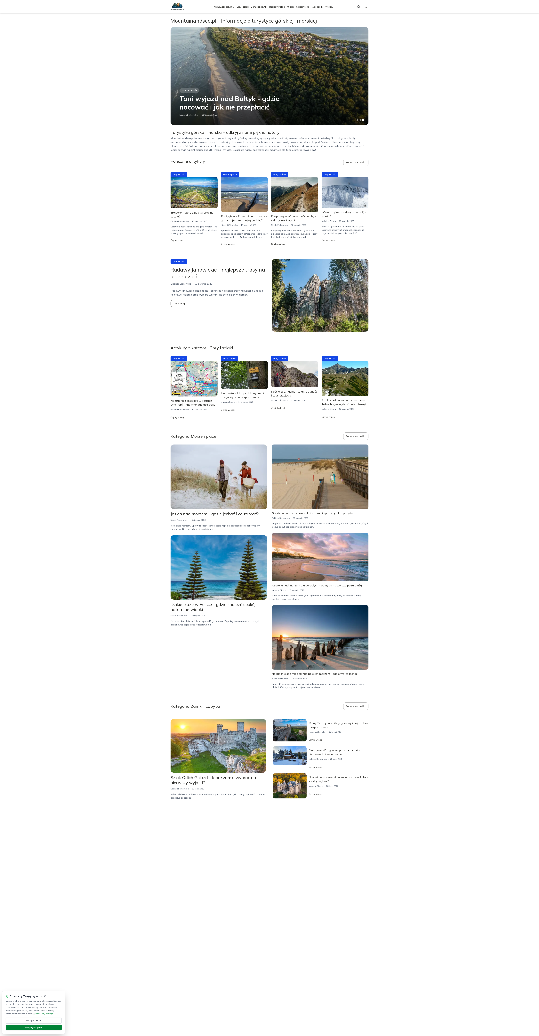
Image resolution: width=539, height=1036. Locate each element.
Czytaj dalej (179, 303)
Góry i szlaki (243, 6)
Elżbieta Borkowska (189, 115)
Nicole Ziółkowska (229, 225)
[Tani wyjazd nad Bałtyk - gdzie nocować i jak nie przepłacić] (269, 76)
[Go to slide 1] (357, 120)
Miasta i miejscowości (298, 6)
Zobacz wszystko (356, 162)
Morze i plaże (189, 90)
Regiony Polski (277, 6)
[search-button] (358, 6)
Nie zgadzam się (33, 1020)
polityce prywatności (44, 1013)
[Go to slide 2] (360, 120)
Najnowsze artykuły (224, 6)
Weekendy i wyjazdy (322, 6)
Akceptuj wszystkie (33, 1027)
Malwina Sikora (329, 221)
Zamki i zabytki (259, 6)
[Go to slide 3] (363, 120)
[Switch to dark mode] (365, 6)
